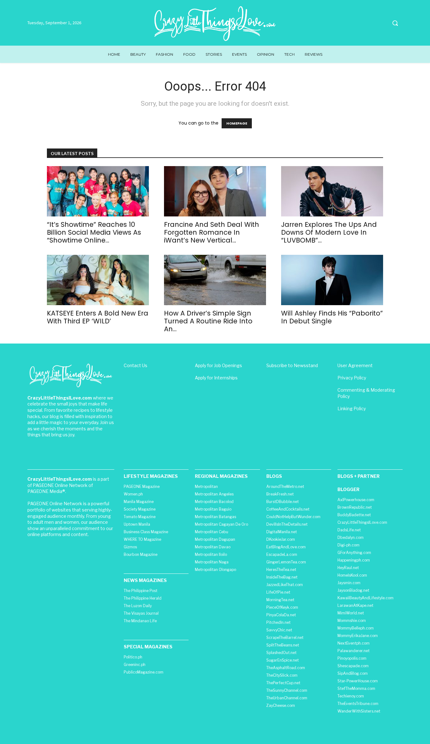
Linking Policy (351, 408)
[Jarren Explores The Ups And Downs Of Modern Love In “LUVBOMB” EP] (332, 191)
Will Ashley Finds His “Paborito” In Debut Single (332, 317)
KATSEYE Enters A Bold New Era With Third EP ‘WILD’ (97, 317)
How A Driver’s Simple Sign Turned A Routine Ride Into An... (208, 321)
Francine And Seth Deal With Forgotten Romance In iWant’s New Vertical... (211, 232)
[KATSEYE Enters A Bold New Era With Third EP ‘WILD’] (98, 280)
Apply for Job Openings (218, 365)
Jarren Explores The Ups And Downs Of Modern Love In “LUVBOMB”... (329, 232)
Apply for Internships (216, 377)
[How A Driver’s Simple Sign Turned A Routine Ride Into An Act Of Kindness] (215, 280)
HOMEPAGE (236, 123)
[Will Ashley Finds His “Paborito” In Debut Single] (332, 280)
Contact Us (135, 365)
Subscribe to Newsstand (292, 365)
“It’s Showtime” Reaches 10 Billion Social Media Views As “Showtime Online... (94, 232)
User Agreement (355, 365)
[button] (395, 23)
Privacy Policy (351, 377)
